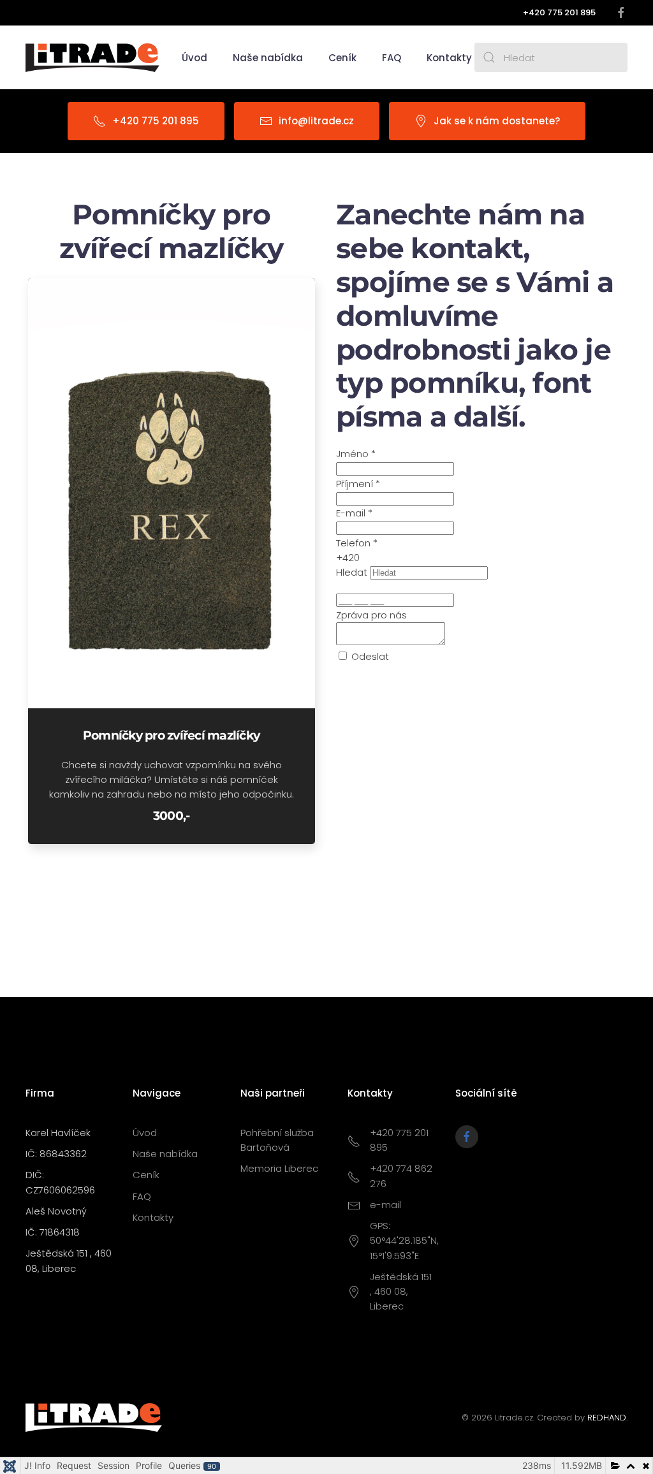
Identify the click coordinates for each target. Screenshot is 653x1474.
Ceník (342, 57)
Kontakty (449, 57)
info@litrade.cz (316, 121)
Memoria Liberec (279, 1168)
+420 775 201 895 (155, 121)
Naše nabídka (165, 1153)
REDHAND (606, 1418)
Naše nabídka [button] (268, 57)
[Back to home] (92, 57)
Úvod (194, 57)
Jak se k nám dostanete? (497, 121)
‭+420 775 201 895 (559, 12)
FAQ (391, 57)
